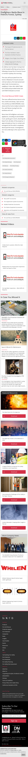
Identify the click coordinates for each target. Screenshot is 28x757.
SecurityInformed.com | (7, 745)
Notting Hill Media (11, 739)
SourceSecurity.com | (17, 745)
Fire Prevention (6, 659)
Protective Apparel (7, 629)
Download (14, 416)
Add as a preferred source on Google (21, 143)
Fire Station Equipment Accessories (13, 207)
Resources (5, 645)
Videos (4, 648)
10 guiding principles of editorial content (13, 673)
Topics (4, 652)
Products (4, 624)
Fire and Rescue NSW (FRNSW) (12, 191)
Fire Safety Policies (7, 173)
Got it (23, 754)
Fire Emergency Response (8, 177)
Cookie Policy (3, 753)
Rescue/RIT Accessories (10, 198)
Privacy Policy (13, 750)
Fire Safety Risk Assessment (9, 158)
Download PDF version (7, 150)
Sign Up (14, 721)
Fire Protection (17, 162)
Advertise (4, 669)
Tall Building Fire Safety (8, 655)
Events (4, 643)
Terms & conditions (7, 680)
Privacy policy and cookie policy (10, 683)
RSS (3, 650)
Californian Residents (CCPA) (9, 685)
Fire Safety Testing (14, 165)
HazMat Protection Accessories (12, 204)
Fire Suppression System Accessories (13, 201)
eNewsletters (5, 676)
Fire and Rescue (6, 627)
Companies (5, 634)
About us (4, 671)
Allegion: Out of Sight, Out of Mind (14, 58)
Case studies (5, 641)
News (3, 636)
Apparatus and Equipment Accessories (14, 210)
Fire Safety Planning (7, 162)
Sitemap (4, 678)
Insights (4, 638)
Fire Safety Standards (7, 169)
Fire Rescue (5, 165)
